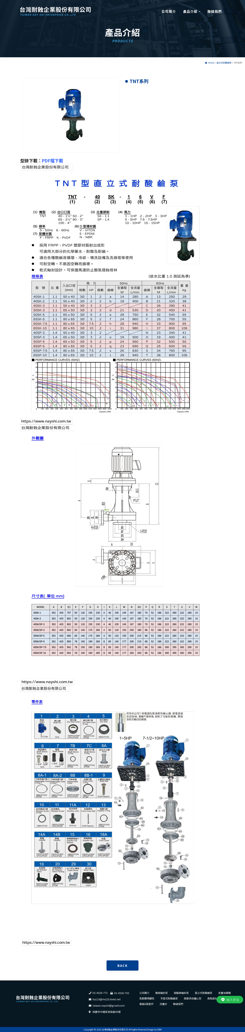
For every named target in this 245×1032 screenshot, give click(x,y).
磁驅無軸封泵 (181, 993)
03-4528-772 (100, 993)
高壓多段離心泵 (192, 998)
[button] (192, 11)
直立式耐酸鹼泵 (224, 62)
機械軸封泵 (161, 993)
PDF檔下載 (52, 160)
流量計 (163, 1004)
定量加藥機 (224, 993)
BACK (122, 965)
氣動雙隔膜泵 (146, 998)
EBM (159, 1029)
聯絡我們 (178, 1004)
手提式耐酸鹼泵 (169, 998)
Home (211, 62)
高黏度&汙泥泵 (215, 998)
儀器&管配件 (146, 1004)
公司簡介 (144, 993)
